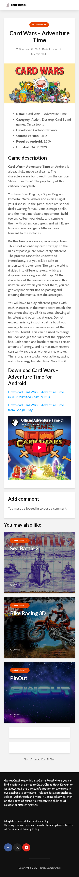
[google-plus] (35, 847)
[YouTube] (26, 847)
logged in (32, 508)
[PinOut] (39, 692)
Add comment (53, 48)
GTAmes (15, 584)
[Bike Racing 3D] (39, 627)
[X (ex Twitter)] (17, 847)
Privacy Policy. (31, 829)
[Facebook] (8, 847)
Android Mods (39, 24)
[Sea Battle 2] (39, 562)
